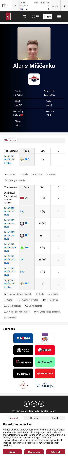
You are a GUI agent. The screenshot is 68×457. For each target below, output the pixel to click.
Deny (12, 452)
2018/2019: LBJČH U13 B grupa (10, 247)
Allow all (56, 452)
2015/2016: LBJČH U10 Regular (9, 159)
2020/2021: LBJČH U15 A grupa (10, 211)
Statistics (10, 140)
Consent (13, 418)
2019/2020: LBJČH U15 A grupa (10, 235)
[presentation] (15, 5)
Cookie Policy (48, 411)
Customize (34, 452)
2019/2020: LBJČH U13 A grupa (10, 223)
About (54, 418)
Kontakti (34, 411)
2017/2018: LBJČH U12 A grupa (10, 259)
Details (34, 418)
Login (47, 16)
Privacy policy (20, 411)
